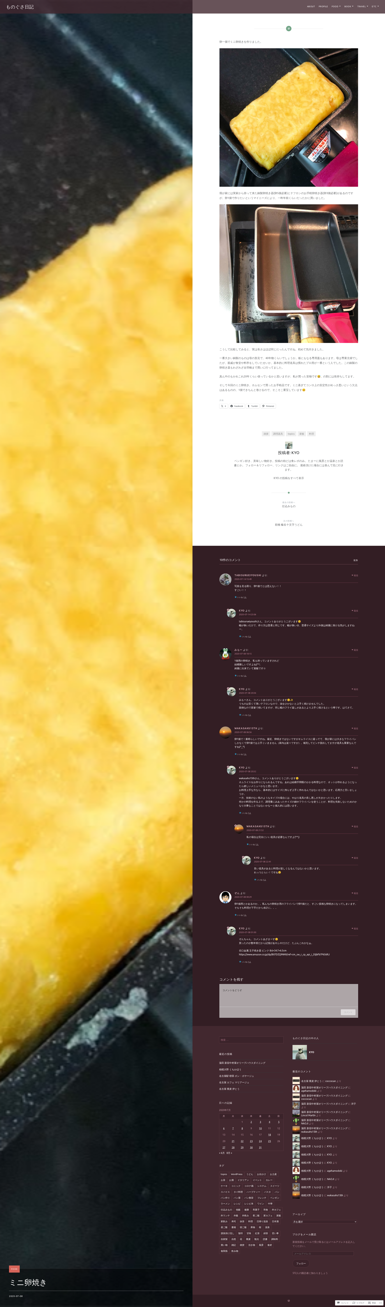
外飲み (245, 1215)
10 (260, 1128)
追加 (355, 560)
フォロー (301, 1263)
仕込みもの (226, 1209)
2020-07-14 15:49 (243, 579)
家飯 (301, 433)
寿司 (233, 1221)
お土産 (273, 1174)
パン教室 (248, 1197)
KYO (242, 610)
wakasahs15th (309, 1131)
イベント (257, 1180)
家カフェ (268, 1215)
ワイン (260, 1203)
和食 (265, 1209)
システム (261, 1186)
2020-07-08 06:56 (243, 732)
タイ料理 (238, 1192)
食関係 (224, 1251)
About (311, 6)
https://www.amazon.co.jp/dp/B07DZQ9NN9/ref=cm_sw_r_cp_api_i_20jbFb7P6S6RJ (284, 954)
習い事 (275, 1233)
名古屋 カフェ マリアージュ (234, 1082)
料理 (311, 433)
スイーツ (274, 1186)
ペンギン (274, 1197)
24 (260, 1141)
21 (233, 1141)
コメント (348, 1012)
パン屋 (237, 1197)
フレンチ (261, 1197)
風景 (261, 1245)
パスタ (267, 1192)
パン (277, 1192)
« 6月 (222, 1153)
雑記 (233, 1245)
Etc (374, 6)
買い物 (224, 1245)
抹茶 (242, 1221)
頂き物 (251, 1245)
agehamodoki (308, 1090)
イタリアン (243, 1180)
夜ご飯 (256, 1215)
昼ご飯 (224, 1227)
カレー (269, 1180)
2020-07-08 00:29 (243, 897)
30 (251, 1147)
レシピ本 (248, 1203)
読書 (265, 1239)
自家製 (224, 1239)
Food (335, 6)
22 (242, 1141)
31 (260, 1147)
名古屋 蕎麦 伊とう (229, 1088)
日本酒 (275, 1221)
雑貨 (266, 433)
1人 (245, 597)
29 (242, 1147)
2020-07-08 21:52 (255, 830)
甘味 (249, 1233)
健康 (246, 1209)
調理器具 (278, 433)
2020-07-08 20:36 (247, 693)
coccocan (330, 1081)
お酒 (231, 1180)
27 (224, 1147)
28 (233, 1147)
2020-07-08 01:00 (247, 932)
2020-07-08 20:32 (247, 771)
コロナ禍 (248, 1186)
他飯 (238, 1209)
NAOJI (304, 1123)
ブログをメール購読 (304, 1234)
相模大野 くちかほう (230, 1069)
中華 (270, 1203)
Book (348, 6)
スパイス (225, 1192)
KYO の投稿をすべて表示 (289, 477)
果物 (253, 1227)
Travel (361, 6)
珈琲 (240, 1233)
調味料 (274, 1239)
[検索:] (251, 1039)
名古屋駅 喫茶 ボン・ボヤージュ (236, 1076)
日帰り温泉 (262, 1221)
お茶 (223, 1180)
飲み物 (234, 1251)
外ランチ (225, 1215)
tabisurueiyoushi (247, 575)
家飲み (224, 1221)
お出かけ (261, 1174)
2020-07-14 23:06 (247, 614)
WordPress (236, 1174)
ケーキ (224, 1186)
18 (269, 1134)
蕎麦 (248, 1239)
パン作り (225, 1197)
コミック (235, 1186)
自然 (233, 1239)
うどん (249, 1174)
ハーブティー (253, 1192)
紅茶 (257, 1233)
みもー (238, 649)
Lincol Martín (308, 1115)
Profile (323, 6)
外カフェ (276, 1209)
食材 (269, 1245)
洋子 (353, 1103)
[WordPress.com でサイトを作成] (289, 1301)
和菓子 (256, 1209)
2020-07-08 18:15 (243, 653)
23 (251, 1141)
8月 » (229, 1153)
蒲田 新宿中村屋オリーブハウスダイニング (242, 1062)
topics (291, 433)
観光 (256, 1239)
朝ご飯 (243, 1227)
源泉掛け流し (227, 1233)
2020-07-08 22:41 (262, 861)
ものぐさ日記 (20, 6)
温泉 (267, 1227)
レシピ (237, 1203)
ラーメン (225, 1203)
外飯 (236, 1215)
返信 (356, 575)
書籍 (233, 1227)
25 (269, 1141)
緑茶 (265, 1233)
